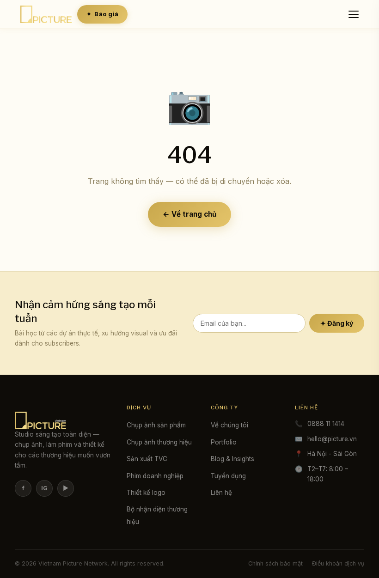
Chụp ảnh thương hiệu (159, 442)
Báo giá (102, 14)
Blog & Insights (232, 458)
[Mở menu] (355, 14)
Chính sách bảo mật (275, 563)
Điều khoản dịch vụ (338, 563)
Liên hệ (221, 492)
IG (44, 488)
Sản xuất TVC (147, 458)
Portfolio (224, 442)
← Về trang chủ (189, 214)
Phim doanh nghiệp (155, 476)
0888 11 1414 (325, 423)
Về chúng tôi (229, 425)
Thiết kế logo (146, 492)
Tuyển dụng (228, 476)
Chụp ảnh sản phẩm (156, 425)
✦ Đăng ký (336, 323)
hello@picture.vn (332, 439)
